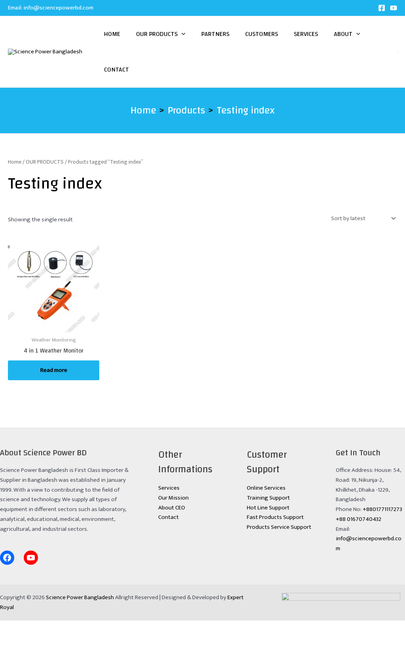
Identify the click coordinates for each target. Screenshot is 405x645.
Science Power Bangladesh (80, 597)
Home (112, 34)
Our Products (157, 34)
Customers (261, 34)
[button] (181, 34)
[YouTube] (393, 7)
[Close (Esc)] (86, 627)
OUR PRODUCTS (45, 161)
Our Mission (173, 498)
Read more (53, 370)
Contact (116, 69)
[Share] (62, 627)
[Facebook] (381, 7)
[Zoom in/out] (12, 627)
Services (306, 34)
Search (387, 52)
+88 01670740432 (358, 519)
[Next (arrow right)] (37, 639)
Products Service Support (279, 527)
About (343, 34)
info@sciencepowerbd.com (58, 8)
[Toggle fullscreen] (37, 627)
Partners (215, 34)
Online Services (266, 488)
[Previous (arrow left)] (12, 639)
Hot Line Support (268, 508)
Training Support (268, 498)
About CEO (171, 508)
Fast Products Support (275, 517)
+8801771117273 (382, 509)
